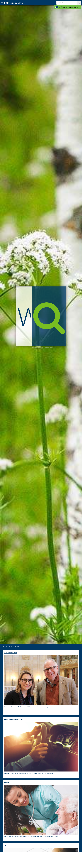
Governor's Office (10, 653)
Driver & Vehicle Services (13, 719)
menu (2, 2)
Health (6, 782)
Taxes (6, 845)
